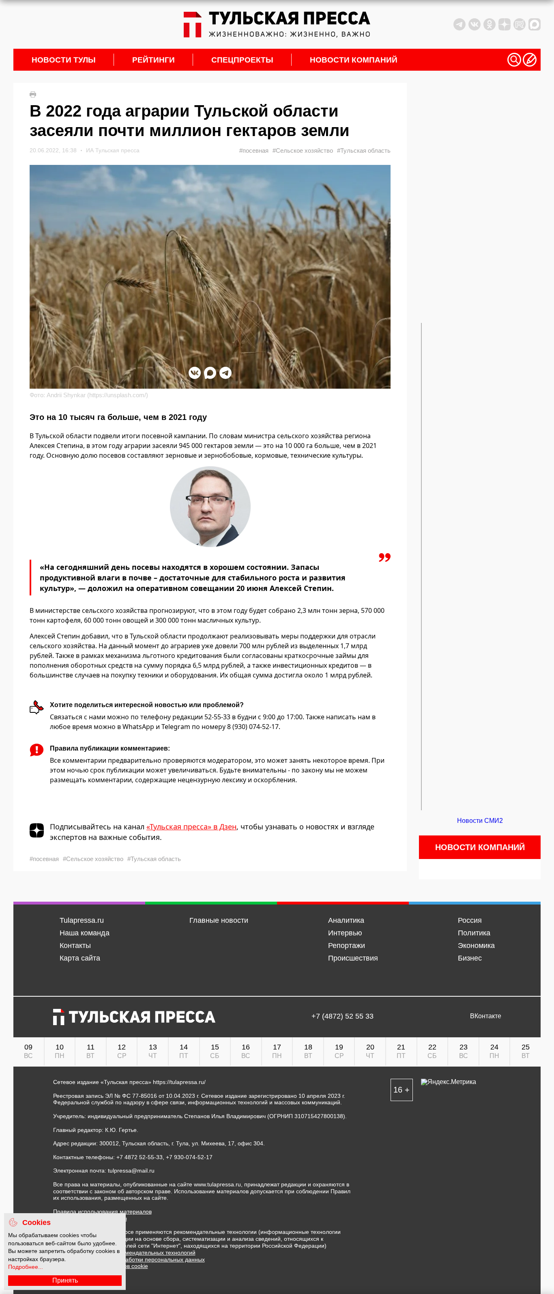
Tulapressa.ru (82, 920)
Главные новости (218, 920)
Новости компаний (353, 60)
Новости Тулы (64, 60)
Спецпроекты (242, 60)
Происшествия (353, 958)
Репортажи (346, 945)
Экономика (476, 945)
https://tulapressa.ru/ (179, 1082)
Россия (470, 920)
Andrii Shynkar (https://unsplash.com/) (97, 395)
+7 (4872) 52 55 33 (342, 1016)
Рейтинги (153, 60)
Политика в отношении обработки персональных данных (129, 1259)
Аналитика (346, 920)
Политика (474, 933)
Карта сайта (80, 958)
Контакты (75, 945)
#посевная (253, 150)
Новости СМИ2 (480, 820)
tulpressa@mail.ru (131, 1170)
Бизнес (470, 958)
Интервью (345, 933)
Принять (65, 1280)
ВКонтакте (485, 1016)
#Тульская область (364, 150)
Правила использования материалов (102, 1211)
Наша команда (85, 933)
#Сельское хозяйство (303, 150)
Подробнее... (25, 1267)
